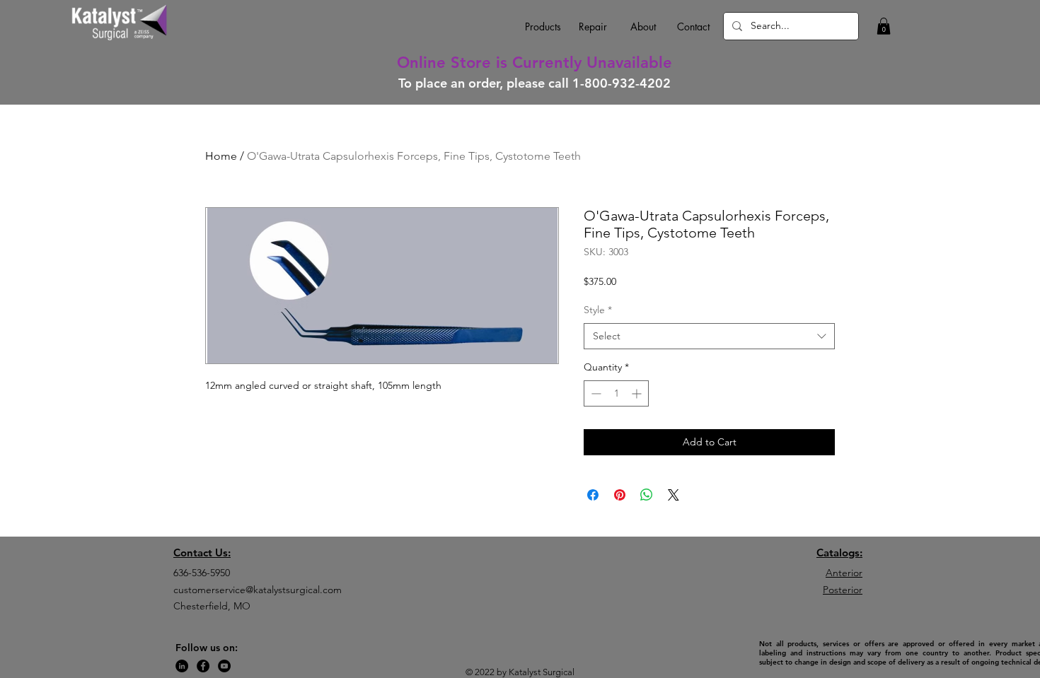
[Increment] (638, 393)
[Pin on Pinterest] (619, 494)
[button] (884, 26)
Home (221, 156)
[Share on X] (673, 494)
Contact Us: (202, 552)
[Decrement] (594, 393)
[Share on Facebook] (592, 494)
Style (598, 309)
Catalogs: (839, 552)
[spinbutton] (616, 393)
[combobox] (709, 336)
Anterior (844, 572)
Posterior (842, 589)
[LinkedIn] (181, 666)
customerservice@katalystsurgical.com (257, 589)
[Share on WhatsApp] (646, 494)
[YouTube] (224, 666)
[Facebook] (203, 666)
